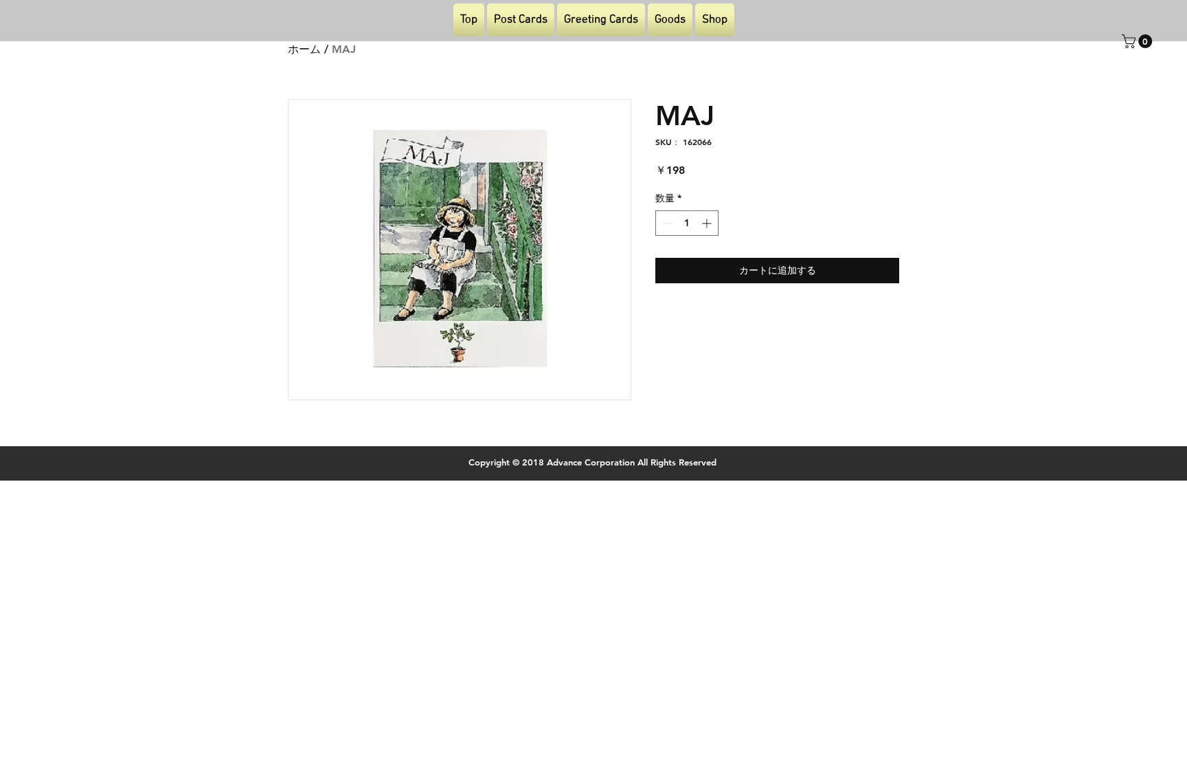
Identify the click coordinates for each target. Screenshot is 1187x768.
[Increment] (707, 223)
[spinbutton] (687, 223)
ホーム (304, 49)
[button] (1138, 41)
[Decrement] (666, 223)
